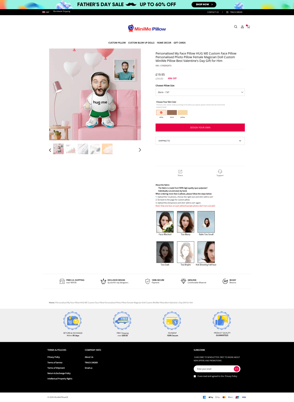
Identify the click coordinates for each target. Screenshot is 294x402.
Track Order (236, 12)
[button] (56, 94)
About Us (89, 357)
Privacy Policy (53, 357)
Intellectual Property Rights (59, 378)
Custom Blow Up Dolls (141, 42)
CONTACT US (213, 12)
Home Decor (164, 42)
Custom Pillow (117, 42)
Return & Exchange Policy (59, 373)
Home (51, 302)
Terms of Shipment (56, 368)
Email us (88, 368)
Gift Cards (180, 42)
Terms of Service (54, 362)
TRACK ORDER (91, 362)
